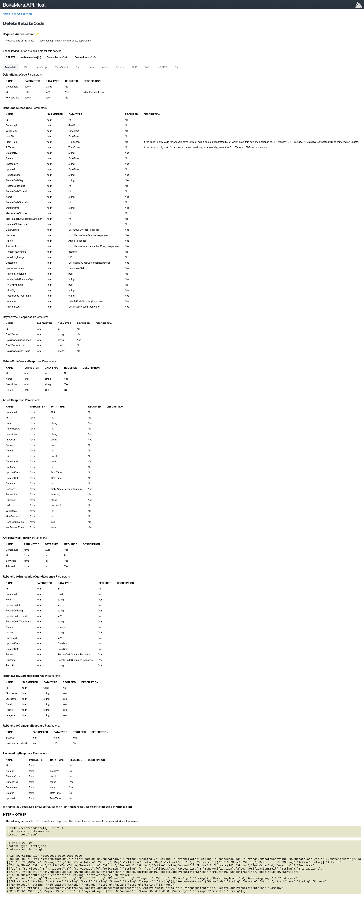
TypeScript (61, 67)
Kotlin (104, 67)
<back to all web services (17, 13)
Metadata (10, 67)
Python (120, 67)
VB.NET (162, 67)
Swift (147, 67)
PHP (134, 67)
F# (176, 67)
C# (25, 67)
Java (91, 67)
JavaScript (41, 67)
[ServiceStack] (359, 5)
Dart (78, 67)
